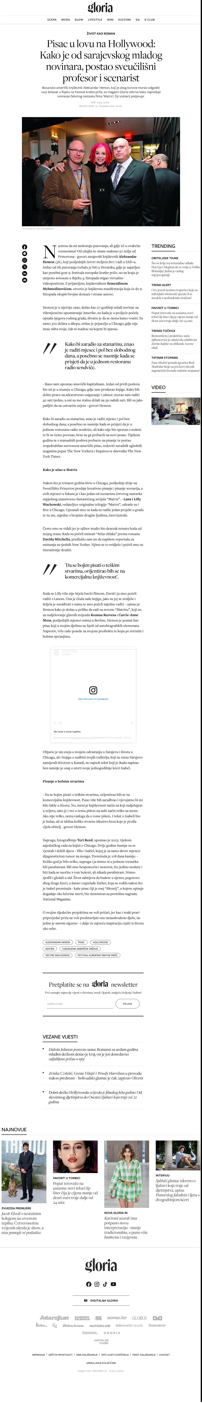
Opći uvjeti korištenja (115, 1355)
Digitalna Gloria (104, 1300)
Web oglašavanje (86, 1355)
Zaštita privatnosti (60, 1355)
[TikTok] (105, 1284)
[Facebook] (88, 1284)
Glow (79, 19)
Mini (110, 19)
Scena (52, 19)
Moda (65, 19)
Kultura (124, 19)
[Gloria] (100, 7)
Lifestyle (95, 19)
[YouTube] (113, 1284)
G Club (150, 19)
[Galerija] (101, 172)
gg (138, 19)
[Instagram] (96, 1284)
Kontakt (164, 1355)
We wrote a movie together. (67, 731)
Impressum (38, 1355)
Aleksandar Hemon (79, 737)
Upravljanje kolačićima (101, 1363)
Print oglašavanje (144, 1355)
